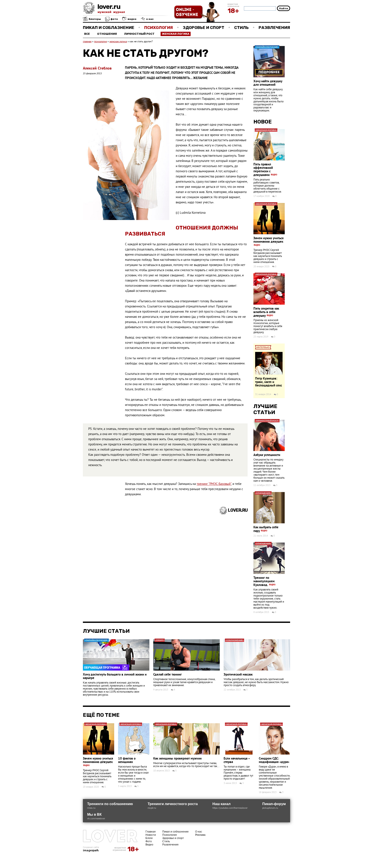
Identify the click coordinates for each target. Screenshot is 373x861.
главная (87, 41)
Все (87, 33)
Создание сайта (91, 847)
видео (131, 19)
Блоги (149, 838)
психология (100, 41)
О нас (198, 831)
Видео (149, 844)
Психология (158, 27)
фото (114, 19)
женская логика (118, 41)
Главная (150, 831)
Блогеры (94, 19)
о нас (149, 19)
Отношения (107, 33)
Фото (148, 841)
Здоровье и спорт (203, 27)
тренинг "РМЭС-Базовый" (214, 484)
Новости (150, 834)
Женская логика (175, 33)
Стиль (241, 27)
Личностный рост (139, 33)
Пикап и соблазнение (108, 27)
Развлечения (274, 27)
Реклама (200, 834)
